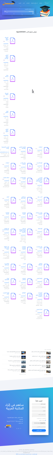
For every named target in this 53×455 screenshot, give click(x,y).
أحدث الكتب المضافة (34, 3)
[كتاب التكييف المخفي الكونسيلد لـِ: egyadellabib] (30, 150)
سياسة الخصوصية (28, 454)
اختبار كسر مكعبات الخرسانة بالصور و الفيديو (39, 294)
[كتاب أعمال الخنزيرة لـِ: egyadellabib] (46, 313)
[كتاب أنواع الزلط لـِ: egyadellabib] (46, 232)
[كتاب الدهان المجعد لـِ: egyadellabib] (13, 181)
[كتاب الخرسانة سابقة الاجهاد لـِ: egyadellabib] (12, 41)
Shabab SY (13, 421)
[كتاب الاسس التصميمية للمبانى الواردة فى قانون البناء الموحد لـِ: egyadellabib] (46, 181)
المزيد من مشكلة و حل (47, 374)
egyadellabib (6, 43)
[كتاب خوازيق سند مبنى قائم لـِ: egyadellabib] (13, 267)
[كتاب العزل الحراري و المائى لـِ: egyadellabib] (13, 296)
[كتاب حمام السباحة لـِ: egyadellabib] (12, 79)
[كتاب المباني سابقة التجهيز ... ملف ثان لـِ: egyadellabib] (12, 58)
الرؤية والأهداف (34, 454)
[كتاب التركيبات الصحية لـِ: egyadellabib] (13, 216)
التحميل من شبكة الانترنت (41, 418)
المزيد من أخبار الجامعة (22, 374)
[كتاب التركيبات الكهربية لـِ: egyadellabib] (30, 216)
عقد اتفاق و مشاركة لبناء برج (5, 229)
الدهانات (40, 147)
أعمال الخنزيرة (39, 309)
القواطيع (24, 292)
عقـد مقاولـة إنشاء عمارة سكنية (6, 248)
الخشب (24, 263)
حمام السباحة (6, 76)
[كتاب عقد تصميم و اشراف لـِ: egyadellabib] (46, 250)
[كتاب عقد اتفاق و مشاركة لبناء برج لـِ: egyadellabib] (13, 232)
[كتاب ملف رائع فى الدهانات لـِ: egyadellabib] (30, 166)
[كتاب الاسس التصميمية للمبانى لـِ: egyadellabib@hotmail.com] (13, 150)
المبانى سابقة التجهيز (6, 130)
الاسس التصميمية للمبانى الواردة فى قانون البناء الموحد (39, 180)
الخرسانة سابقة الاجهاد (6, 38)
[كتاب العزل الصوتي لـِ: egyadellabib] (12, 114)
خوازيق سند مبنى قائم (6, 264)
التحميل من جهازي (42, 420)
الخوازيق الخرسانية (40, 264)
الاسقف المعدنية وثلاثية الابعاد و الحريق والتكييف (22, 230)
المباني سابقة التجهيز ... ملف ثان (6, 57)
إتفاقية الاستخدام (22, 454)
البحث (24, 3)
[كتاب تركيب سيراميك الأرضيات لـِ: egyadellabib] (46, 216)
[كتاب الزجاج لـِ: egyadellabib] (13, 200)
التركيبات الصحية (7, 213)
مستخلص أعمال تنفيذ (23, 197)
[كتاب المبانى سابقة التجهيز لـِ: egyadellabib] (12, 132)
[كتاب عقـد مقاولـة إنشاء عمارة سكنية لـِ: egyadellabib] (13, 250)
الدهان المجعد (6, 177)
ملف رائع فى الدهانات (23, 163)
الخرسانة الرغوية (6, 94)
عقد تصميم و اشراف (39, 247)
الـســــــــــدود (40, 197)
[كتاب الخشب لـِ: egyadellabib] (30, 267)
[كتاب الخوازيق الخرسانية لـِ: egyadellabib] (46, 267)
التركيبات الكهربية (24, 213)
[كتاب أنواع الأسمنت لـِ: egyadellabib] (46, 166)
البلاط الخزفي (39, 278)
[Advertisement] (26, 334)
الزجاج (8, 197)
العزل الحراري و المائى (6, 293)
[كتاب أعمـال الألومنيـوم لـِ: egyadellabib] (13, 282)
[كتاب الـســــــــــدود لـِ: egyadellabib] (46, 200)
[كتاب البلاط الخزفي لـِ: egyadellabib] (46, 282)
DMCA (17, 454)
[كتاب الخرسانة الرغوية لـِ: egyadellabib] (12, 97)
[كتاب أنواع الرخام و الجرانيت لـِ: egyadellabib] (30, 181)
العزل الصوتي (6, 112)
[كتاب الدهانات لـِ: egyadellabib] (46, 150)
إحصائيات (40, 3)
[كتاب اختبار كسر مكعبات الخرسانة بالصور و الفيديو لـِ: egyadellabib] (46, 296)
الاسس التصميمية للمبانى (5, 147)
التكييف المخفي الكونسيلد (22, 147)
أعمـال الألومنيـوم (7, 279)
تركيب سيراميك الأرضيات (39, 213)
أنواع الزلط (40, 228)
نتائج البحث (28, 3)
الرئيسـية (20, 3)
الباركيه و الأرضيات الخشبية (24, 248)
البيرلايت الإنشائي (24, 279)
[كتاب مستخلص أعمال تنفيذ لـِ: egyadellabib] (30, 200)
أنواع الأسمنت (39, 163)
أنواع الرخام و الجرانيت (23, 178)
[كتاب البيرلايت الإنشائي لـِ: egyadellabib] (30, 282)
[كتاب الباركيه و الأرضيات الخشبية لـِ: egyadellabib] (30, 250)
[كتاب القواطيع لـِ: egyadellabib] (30, 296)
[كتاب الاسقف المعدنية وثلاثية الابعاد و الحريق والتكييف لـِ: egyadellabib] (30, 232)
